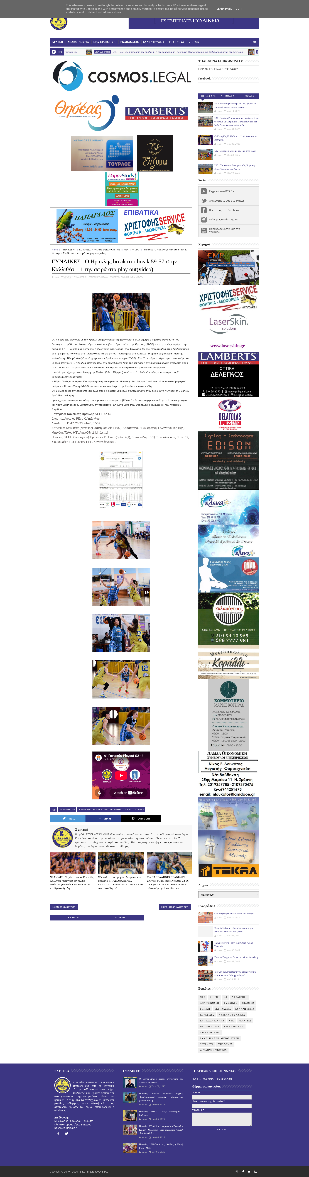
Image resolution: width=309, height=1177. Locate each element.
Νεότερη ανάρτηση (63, 906)
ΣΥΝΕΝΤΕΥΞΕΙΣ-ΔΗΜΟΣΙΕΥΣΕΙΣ (220, 1038)
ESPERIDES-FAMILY (199, 52)
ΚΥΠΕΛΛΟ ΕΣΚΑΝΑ (212, 1020)
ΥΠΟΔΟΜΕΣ (225, 1044)
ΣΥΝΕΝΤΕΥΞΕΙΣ (154, 42)
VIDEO (135, 249)
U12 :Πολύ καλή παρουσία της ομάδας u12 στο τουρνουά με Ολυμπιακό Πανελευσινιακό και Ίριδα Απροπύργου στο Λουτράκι (112, 52)
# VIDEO (139, 809)
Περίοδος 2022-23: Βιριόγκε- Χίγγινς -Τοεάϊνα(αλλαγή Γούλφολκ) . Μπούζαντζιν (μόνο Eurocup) (161, 1097)
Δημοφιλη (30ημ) (229, 97)
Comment (144, 818)
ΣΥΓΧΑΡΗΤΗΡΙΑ (234, 1026)
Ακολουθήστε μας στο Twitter (226, 200)
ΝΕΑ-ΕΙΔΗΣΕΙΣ (103, 42)
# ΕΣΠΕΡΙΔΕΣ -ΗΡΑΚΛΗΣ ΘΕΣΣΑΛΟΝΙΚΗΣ (100, 809)
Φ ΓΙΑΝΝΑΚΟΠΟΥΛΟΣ (213, 1050)
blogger (120, 917)
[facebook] (58, 1133)
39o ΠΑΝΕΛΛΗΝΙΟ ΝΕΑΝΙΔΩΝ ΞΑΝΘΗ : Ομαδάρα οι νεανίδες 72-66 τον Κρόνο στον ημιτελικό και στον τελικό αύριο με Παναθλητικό (168, 883)
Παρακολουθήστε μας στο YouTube (224, 230)
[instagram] (236, 1171)
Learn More (224, 8)
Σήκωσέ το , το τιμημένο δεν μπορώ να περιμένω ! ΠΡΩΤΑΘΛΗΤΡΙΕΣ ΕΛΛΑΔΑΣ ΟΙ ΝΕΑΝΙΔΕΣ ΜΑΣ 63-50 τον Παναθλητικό (120, 883)
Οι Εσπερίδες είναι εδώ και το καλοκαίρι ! (234, 913)
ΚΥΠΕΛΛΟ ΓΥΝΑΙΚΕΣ (232, 1015)
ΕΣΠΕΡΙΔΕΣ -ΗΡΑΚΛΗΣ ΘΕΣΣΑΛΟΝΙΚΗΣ (99, 249)
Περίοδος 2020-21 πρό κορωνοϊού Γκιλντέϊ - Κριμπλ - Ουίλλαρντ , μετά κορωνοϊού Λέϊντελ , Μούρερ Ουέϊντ (161, 1130)
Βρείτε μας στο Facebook (224, 210)
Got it (240, 8)
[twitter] (66, 1133)
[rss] (255, 1171)
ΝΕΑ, (132, 277)
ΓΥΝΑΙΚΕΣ (230, 1003)
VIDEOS (193, 42)
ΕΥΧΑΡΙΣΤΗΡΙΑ (244, 1009)
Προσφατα (208, 96)
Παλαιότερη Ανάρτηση (174, 906)
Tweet (73, 818)
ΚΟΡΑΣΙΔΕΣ (207, 1015)
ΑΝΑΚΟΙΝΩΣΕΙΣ (78, 42)
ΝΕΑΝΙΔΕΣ (245, 1020)
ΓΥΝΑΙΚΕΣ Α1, (81, 277)
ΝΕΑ (126, 249)
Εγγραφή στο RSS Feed (222, 191)
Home (55, 249)
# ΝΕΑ (128, 809)
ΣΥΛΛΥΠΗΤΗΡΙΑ (210, 1032)
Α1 (225, 997)
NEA (202, 997)
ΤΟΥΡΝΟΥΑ (176, 42)
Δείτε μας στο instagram (223, 219)
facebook (73, 917)
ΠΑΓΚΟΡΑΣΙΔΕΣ (209, 1026)
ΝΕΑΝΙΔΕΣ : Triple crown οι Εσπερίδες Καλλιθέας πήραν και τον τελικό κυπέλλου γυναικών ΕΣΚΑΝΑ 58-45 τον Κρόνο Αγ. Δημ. (72, 883)
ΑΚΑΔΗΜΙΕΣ (239, 997)
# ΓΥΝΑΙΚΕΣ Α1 (67, 809)
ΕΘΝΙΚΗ (205, 1009)
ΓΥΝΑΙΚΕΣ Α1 (68, 249)
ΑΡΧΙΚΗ (57, 42)
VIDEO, (139, 277)
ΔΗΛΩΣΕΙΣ (248, 1003)
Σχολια (249, 96)
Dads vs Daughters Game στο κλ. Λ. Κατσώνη (236, 957)
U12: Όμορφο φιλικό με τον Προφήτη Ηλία (235, 150)
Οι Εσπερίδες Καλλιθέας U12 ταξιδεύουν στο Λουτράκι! (239, 52)
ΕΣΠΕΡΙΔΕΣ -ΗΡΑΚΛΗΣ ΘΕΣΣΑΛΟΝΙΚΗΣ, (109, 277)
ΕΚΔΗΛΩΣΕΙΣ (129, 42)
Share (108, 818)
